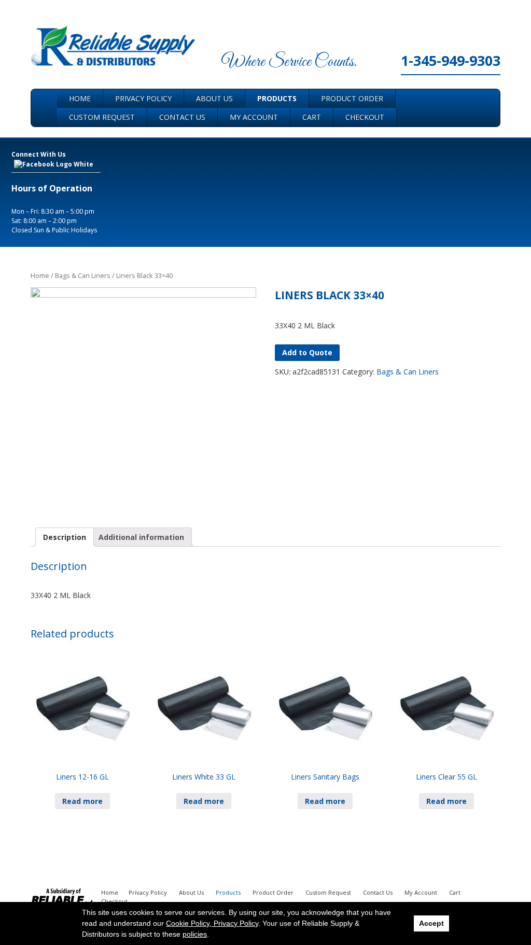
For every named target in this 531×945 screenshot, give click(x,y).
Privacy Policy (143, 98)
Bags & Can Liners (82, 275)
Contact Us (182, 117)
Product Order (352, 98)
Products (277, 98)
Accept (431, 923)
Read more (82, 801)
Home (80, 98)
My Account (254, 117)
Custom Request (102, 117)
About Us (214, 98)
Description (64, 537)
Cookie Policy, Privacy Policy (212, 923)
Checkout (364, 117)
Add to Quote (307, 352)
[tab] (64, 537)
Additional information (141, 537)
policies (195, 934)
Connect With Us (38, 154)
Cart (311, 117)
